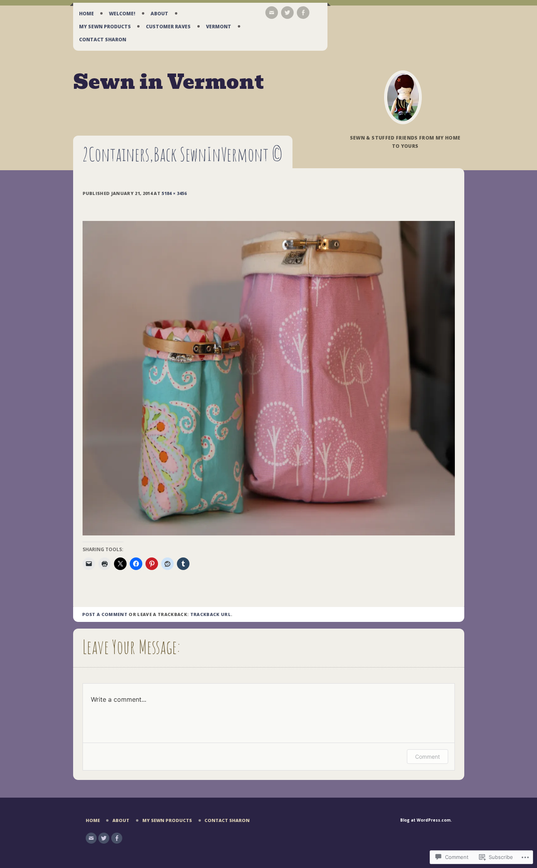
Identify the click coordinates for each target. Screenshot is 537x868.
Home (86, 13)
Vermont (218, 26)
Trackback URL (210, 614)
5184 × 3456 (174, 193)
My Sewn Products (105, 26)
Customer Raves (168, 26)
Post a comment (105, 614)
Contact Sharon (102, 39)
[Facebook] (303, 12)
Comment (427, 756)
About (159, 13)
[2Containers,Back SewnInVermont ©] (269, 534)
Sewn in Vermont (168, 82)
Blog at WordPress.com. (426, 820)
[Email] (271, 12)
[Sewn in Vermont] (403, 97)
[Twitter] (287, 12)
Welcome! (122, 13)
